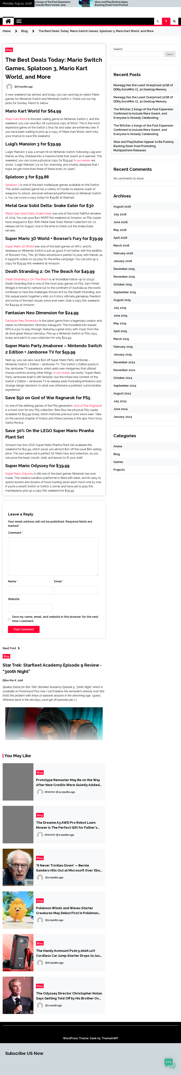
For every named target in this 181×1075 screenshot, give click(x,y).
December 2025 (124, 269)
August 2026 (122, 206)
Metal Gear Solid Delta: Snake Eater (28, 213)
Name (13, 581)
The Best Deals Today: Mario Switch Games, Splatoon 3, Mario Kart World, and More (53, 68)
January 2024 (122, 416)
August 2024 (122, 393)
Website (13, 599)
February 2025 (123, 346)
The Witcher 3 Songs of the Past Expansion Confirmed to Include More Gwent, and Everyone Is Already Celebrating (143, 113)
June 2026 (120, 222)
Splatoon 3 (12, 185)
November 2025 (124, 276)
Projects (119, 469)
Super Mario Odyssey (19, 473)
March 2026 (121, 245)
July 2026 (120, 214)
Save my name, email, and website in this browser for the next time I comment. (55, 619)
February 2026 (123, 253)
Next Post (9, 648)
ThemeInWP (109, 1038)
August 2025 (122, 300)
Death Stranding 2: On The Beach (27, 279)
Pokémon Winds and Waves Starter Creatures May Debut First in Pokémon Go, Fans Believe (67, 910)
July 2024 (120, 401)
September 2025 (124, 292)
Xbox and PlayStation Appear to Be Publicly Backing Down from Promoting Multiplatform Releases (90, 4)
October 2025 (122, 284)
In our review (82, 160)
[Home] (8, 21)
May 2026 (120, 230)
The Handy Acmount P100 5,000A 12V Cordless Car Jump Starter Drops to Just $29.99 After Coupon (68, 953)
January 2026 (122, 261)
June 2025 (120, 315)
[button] (158, 21)
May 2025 (119, 323)
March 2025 (121, 339)
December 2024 (124, 362)
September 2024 (124, 385)
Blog (9, 49)
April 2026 (120, 237)
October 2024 (122, 378)
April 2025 (120, 331)
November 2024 (124, 370)
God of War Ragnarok (88, 405)
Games (118, 462)
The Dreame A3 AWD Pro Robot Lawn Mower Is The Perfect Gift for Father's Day (66, 825)
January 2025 (122, 354)
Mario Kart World (16, 119)
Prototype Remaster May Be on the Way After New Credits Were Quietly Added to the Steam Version (68, 782)
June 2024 (120, 409)
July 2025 (119, 307)
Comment (15, 532)
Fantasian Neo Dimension (22, 320)
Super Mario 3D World (19, 246)
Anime (117, 446)
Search (117, 49)
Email (58, 581)
